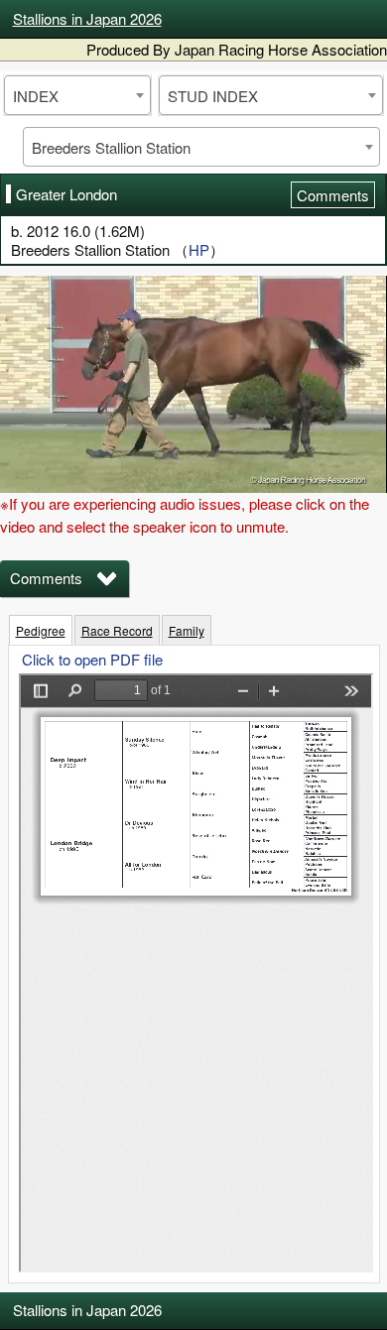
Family (186, 630)
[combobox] (77, 95)
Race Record (117, 630)
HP (199, 249)
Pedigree (40, 630)
